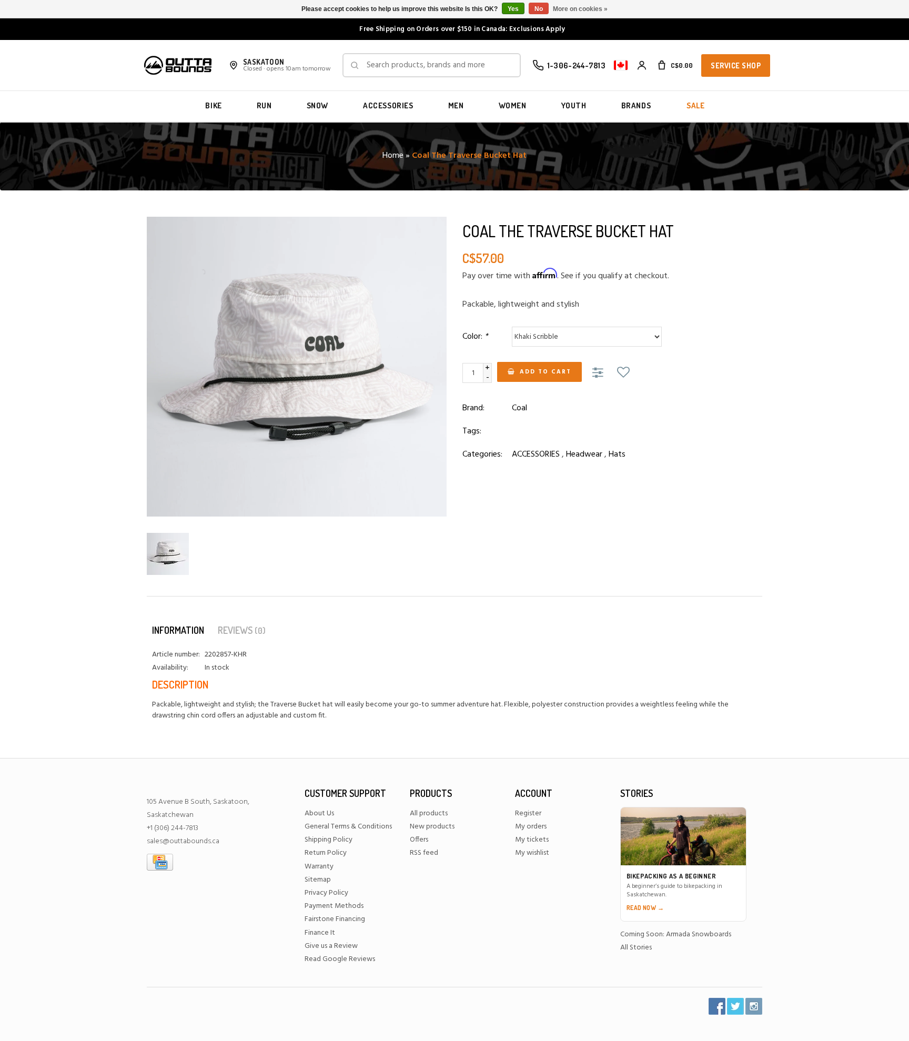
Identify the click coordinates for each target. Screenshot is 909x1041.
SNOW (317, 105)
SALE (695, 105)
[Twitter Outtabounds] (735, 1006)
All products (429, 813)
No (538, 9)
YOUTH (574, 105)
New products (432, 827)
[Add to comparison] (599, 373)
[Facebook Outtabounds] (717, 1006)
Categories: (482, 454)
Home (392, 156)
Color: (475, 336)
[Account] (642, 65)
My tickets (532, 840)
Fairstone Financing (335, 919)
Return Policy (326, 853)
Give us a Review (331, 946)
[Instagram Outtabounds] (753, 1006)
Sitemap (318, 880)
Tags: (471, 431)
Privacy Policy (326, 893)
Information (178, 630)
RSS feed (424, 853)
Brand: (473, 408)
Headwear (584, 454)
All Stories (636, 948)
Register (528, 813)
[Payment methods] (160, 862)
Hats (617, 454)
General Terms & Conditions (348, 827)
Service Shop (736, 65)
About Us (319, 813)
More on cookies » (580, 9)
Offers (419, 840)
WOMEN (513, 105)
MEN (456, 105)
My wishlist (532, 853)
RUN (264, 105)
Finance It (320, 933)
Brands (636, 105)
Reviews (242, 630)
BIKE (213, 105)
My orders (531, 827)
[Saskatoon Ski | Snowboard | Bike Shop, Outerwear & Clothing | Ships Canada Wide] (178, 65)
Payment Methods (334, 906)
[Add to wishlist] (623, 373)
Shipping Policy (328, 840)
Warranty (319, 867)
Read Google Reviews (340, 959)
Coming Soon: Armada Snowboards (675, 934)
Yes (513, 9)
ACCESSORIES (388, 105)
